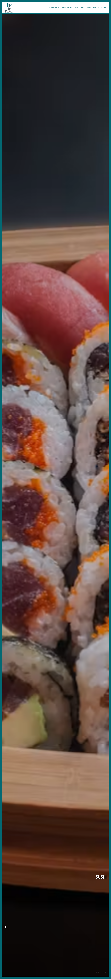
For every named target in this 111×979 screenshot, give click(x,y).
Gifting (89, 8)
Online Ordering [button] (67, 8)
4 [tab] (103, 972)
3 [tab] (101, 972)
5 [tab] (105, 972)
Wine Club (96, 8)
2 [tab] (98, 972)
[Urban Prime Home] (9, 8)
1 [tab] (96, 972)
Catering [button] (82, 8)
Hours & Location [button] (54, 8)
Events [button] (103, 8)
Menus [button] (76, 8)
